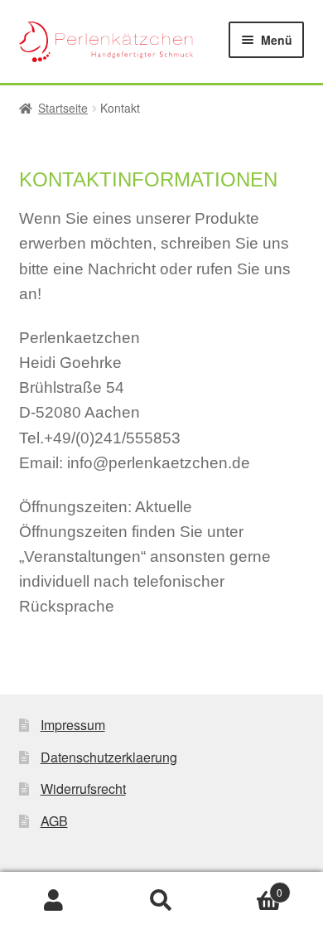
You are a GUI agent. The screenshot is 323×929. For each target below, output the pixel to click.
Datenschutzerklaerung (109, 757)
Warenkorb (248, 886)
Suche (161, 901)
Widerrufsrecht (83, 788)
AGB (54, 820)
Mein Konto (54, 901)
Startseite (63, 107)
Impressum (73, 724)
